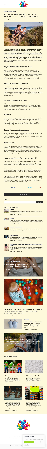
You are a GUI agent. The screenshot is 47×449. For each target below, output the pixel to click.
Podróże (6, 11)
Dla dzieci (12, 209)
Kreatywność (33, 244)
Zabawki (14, 11)
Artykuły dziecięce (14, 244)
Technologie (17, 261)
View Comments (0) (23, 194)
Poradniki (10, 11)
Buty (25, 319)
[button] (5, 4)
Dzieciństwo (27, 244)
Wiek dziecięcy (38, 244)
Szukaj (5, 199)
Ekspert (7, 261)
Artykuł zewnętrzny (14, 235)
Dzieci (23, 244)
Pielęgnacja (12, 261)
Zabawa (12, 245)
